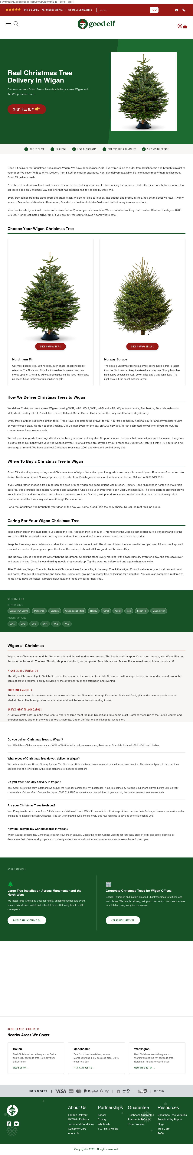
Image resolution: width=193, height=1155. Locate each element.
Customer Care (77, 1128)
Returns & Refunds (139, 1119)
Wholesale (104, 1124)
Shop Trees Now (23, 109)
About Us (73, 1133)
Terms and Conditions (81, 1124)
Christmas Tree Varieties (172, 1114)
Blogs (161, 1124)
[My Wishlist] (184, 23)
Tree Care (164, 1128)
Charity (102, 1119)
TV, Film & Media (108, 1128)
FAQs (161, 1133)
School (102, 1114)
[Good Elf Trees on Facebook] (9, 1123)
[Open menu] (8, 23)
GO (154, 9)
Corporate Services (122, 920)
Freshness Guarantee (141, 1114)
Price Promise (136, 1124)
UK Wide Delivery (78, 1119)
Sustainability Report (170, 1119)
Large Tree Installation (27, 920)
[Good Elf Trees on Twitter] (16, 1123)
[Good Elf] (96, 22)
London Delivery (77, 1114)
